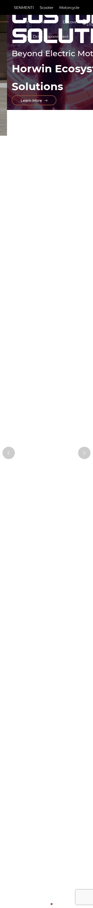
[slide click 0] (40, 904)
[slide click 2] (48, 904)
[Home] (4, 22)
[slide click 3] (52, 904)
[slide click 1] (44, 904)
